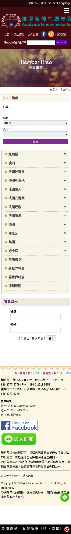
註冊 (43, 3)
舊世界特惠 (17, 277)
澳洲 (12, 163)
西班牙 (13, 233)
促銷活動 (15, 286)
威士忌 (13, 251)
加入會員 (23, 338)
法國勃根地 (17, 180)
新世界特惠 (17, 268)
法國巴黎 (15, 207)
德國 (12, 224)
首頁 (55, 89)
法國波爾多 (17, 172)
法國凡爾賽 (17, 198)
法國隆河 (15, 189)
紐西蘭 (13, 154)
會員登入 (33, 3)
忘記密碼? (38, 338)
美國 (12, 242)
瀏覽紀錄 (62, 34)
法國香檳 (15, 216)
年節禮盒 (15, 260)
